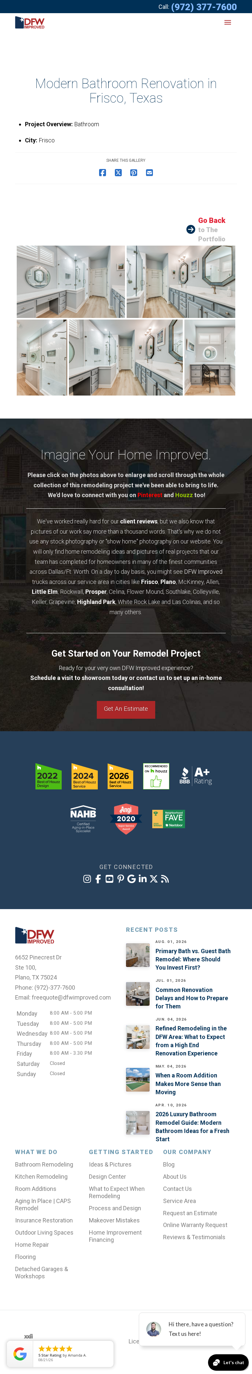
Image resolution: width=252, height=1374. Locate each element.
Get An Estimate (126, 708)
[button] (228, 22)
